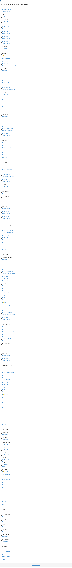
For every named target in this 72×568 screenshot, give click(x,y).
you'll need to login (39, 564)
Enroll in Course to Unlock (36, 565)
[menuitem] (0, 1)
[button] (0, 0)
